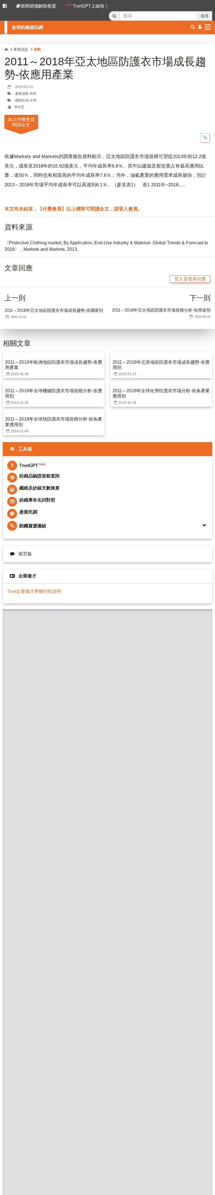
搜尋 (205, 16)
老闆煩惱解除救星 (38, 6)
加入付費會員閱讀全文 (21, 122)
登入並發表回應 (190, 279)
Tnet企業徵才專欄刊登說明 (34, 591)
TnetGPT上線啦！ (87, 5)
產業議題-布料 (25, 94)
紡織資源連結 (32, 525)
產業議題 (20, 50)
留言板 (25, 553)
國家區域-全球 (25, 100)
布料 (37, 50)
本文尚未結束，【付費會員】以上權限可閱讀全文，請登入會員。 (73, 209)
